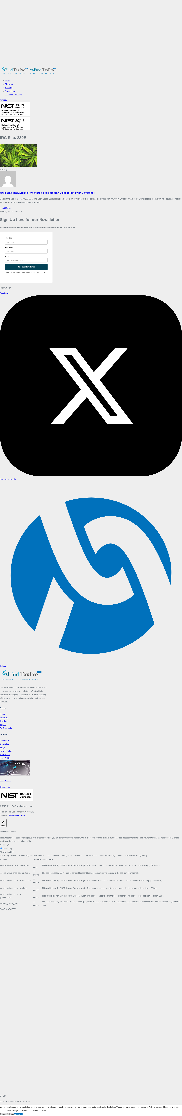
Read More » (5, 208)
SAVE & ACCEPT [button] (8, 909)
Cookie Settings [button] (7, 1114)
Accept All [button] (18, 1114)
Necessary (7, 848)
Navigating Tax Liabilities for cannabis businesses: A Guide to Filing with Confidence (47, 192)
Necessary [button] (4, 845)
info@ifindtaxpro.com (17, 815)
